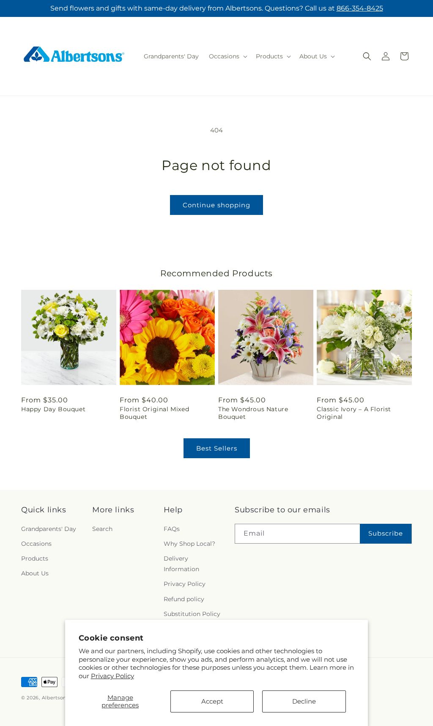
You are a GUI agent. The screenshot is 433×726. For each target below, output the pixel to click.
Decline (304, 701)
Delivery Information (181, 564)
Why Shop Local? (189, 543)
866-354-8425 (360, 8)
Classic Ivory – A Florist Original (354, 413)
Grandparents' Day (48, 529)
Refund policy (184, 599)
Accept (212, 701)
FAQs (172, 529)
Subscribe (385, 533)
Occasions (36, 543)
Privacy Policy (112, 676)
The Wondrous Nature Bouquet (253, 413)
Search (102, 529)
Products (34, 558)
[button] (227, 56)
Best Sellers (216, 448)
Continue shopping (216, 205)
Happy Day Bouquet (53, 409)
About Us (35, 573)
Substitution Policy (192, 614)
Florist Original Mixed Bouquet (154, 413)
